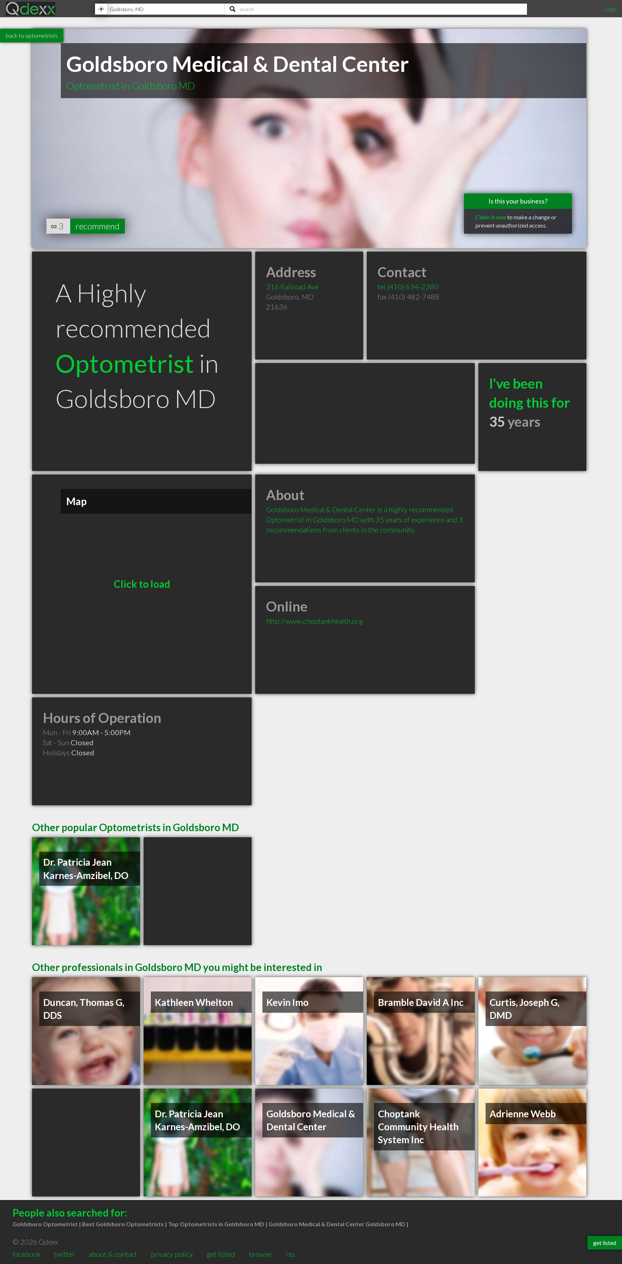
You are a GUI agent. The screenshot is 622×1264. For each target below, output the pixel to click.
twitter (64, 1254)
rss (290, 1254)
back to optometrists (32, 35)
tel (408, 286)
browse (260, 1254)
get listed (221, 1254)
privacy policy (172, 1254)
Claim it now (490, 217)
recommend (98, 226)
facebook (27, 1254)
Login (609, 8)
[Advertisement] (365, 413)
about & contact (113, 1254)
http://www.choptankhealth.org (314, 621)
